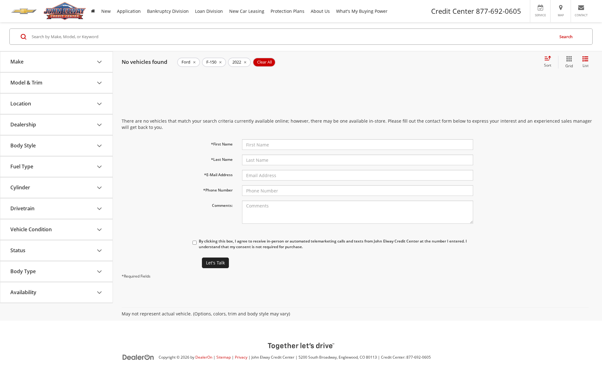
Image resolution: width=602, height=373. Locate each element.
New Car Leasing (246, 11)
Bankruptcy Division (168, 11)
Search (566, 36)
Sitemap (223, 357)
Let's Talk (215, 263)
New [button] (106, 11)
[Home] (93, 11)
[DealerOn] (138, 357)
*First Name (222, 144)
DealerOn (203, 357)
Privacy (241, 357)
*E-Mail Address (218, 174)
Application (129, 11)
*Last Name (222, 159)
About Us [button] (320, 11)
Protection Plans (287, 11)
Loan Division (209, 11)
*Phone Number (218, 190)
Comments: (222, 205)
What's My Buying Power (362, 11)
